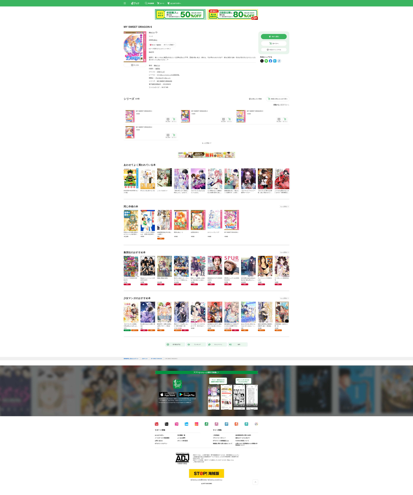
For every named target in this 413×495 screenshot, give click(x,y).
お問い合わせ (159, 440)
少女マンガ (161, 72)
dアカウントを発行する (199, 479)
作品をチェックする (275, 49)
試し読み (136, 65)
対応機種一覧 (181, 435)
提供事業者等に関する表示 (243, 435)
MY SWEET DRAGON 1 (144, 111)
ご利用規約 (216, 435)
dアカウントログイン (161, 443)
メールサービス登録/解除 (162, 438)
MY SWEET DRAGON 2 (199, 111)
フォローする (156, 32)
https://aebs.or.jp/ (199, 462)
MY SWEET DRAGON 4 (144, 127)
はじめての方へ (159, 435)
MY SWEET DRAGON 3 (255, 111)
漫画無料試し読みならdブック (131, 358)
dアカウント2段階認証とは (221, 440)
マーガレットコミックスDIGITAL (168, 75)
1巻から (276, 105)
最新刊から (285, 105)
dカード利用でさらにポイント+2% (159, 48)
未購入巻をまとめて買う (279, 99)
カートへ (275, 43)
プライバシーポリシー (219, 438)
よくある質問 (181, 438)
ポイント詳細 (168, 45)
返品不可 (151, 52)
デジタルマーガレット (163, 78)
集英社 (158, 68)
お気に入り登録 (256, 99)
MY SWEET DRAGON (164, 81)
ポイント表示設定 (182, 440)
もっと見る (283, 206)
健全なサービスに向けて (243, 438)
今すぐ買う (275, 36)
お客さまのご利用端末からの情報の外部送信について (246, 444)
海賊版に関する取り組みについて (222, 443)
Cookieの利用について (242, 440)
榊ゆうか (152, 32)
